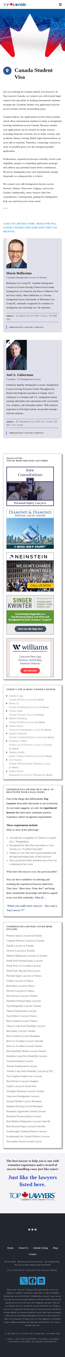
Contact (32, 1254)
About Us (23, 1248)
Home (10, 1248)
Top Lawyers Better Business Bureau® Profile (33, 1265)
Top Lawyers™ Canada (34, 1339)
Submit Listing (40, 1248)
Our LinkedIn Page (52, 1262)
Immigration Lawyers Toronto (26, 327)
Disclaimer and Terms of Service (30, 1262)
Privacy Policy (10, 1262)
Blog (55, 1248)
